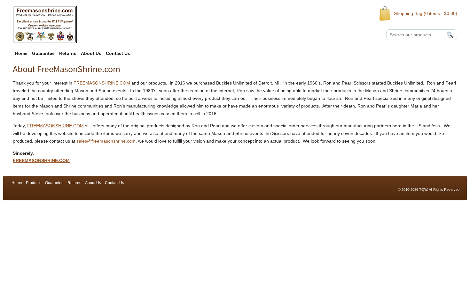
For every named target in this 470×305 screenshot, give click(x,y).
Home (21, 53)
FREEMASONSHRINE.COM (102, 83)
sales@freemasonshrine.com (106, 141)
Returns (67, 53)
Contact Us (118, 53)
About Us (91, 53)
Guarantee (43, 53)
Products (33, 183)
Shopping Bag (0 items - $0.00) (425, 13)
